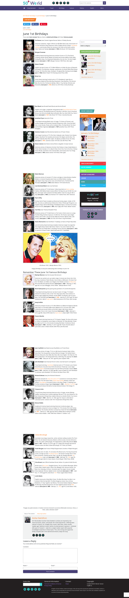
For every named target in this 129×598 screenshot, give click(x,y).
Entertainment (31, 8)
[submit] (104, 42)
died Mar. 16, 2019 (70, 384)
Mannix (42, 368)
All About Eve (72, 282)
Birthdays (61, 8)
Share (27, 24)
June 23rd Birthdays (95, 63)
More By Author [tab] (41, 513)
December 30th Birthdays (93, 145)
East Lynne (45, 465)
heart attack (58, 313)
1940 (57, 297)
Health (92, 8)
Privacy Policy (48, 585)
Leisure (72, 8)
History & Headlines (92, 174)
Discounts (41, 8)
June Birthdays (41, 16)
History (82, 8)
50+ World (26, 16)
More (102, 8)
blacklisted (50, 365)
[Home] (24, 8)
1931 (55, 473)
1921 (37, 411)
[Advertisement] (50, 96)
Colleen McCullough (41, 435)
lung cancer (50, 299)
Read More (91, 58)
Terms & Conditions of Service (52, 584)
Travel (51, 8)
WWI (72, 484)
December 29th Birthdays (93, 152)
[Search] (104, 2)
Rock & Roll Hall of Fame (69, 109)
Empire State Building (58, 380)
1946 (50, 85)
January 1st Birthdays (90, 133)
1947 (47, 115)
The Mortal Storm (53, 453)
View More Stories (86, 77)
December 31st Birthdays (93, 137)
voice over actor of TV (53, 379)
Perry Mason (42, 382)
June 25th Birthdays (95, 70)
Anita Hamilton (39, 518)
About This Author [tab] (29, 513)
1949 (69, 457)
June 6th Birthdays (94, 56)
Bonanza (37, 368)
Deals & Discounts (92, 163)
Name (25, 565)
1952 (59, 486)
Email (53, 565)
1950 (43, 140)
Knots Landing (70, 189)
